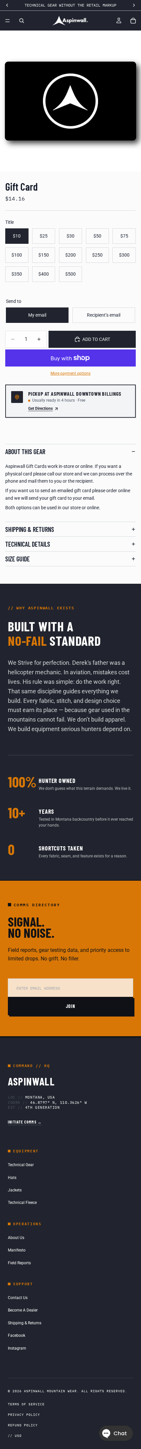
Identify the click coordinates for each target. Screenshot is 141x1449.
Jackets (15, 1190)
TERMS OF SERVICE (26, 1404)
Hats (12, 1177)
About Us (16, 1237)
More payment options (70, 373)
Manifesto (17, 1250)
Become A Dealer (23, 1310)
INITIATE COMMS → (25, 1122)
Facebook (16, 1335)
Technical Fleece (22, 1202)
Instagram (17, 1348)
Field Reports (19, 1263)
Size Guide (17, 559)
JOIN (70, 1006)
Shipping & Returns (29, 529)
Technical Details (27, 544)
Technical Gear (21, 1165)
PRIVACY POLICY (24, 1415)
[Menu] (7, 20)
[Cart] (133, 20)
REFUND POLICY (23, 1425)
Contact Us (18, 1297)
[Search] (21, 20)
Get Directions (40, 408)
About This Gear (25, 451)
